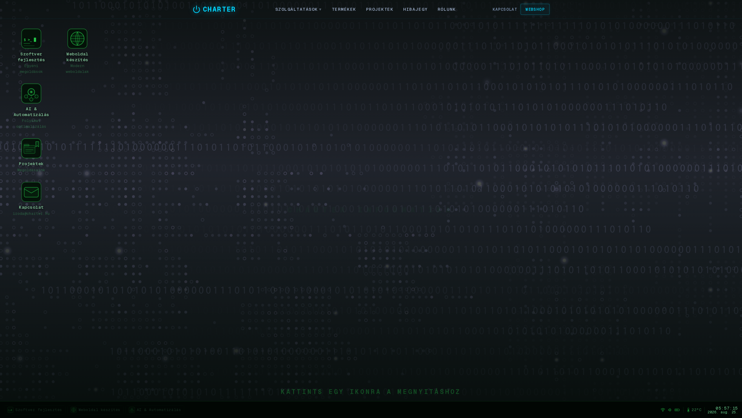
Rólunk (447, 9)
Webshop (535, 9)
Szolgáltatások (298, 9)
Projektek (380, 9)
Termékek (344, 9)
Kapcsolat (505, 9)
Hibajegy (415, 9)
